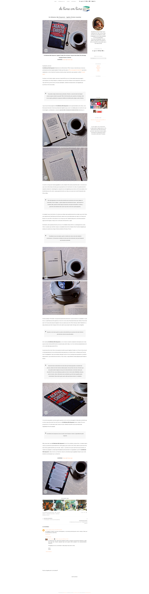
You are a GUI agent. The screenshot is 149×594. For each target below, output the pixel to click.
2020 (55, 512)
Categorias (73, 1)
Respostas (49, 536)
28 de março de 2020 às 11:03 (61, 539)
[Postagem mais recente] (60, 519)
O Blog (68, 1)
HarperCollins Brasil (50, 513)
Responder (47, 534)
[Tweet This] (83, 512)
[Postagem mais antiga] (85, 519)
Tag (98, 69)
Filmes (98, 65)
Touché (47, 529)
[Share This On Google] (86, 512)
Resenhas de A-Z (61, 1)
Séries (98, 68)
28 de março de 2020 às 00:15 (55, 529)
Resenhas (57, 513)
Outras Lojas (69, 59)
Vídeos (98, 70)
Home (55, 1)
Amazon (64, 59)
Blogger (65, 592)
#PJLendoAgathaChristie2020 (75, 70)
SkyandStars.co (88, 592)
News (98, 66)
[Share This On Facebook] (81, 512)
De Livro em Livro (76, 592)
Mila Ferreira (51, 539)
